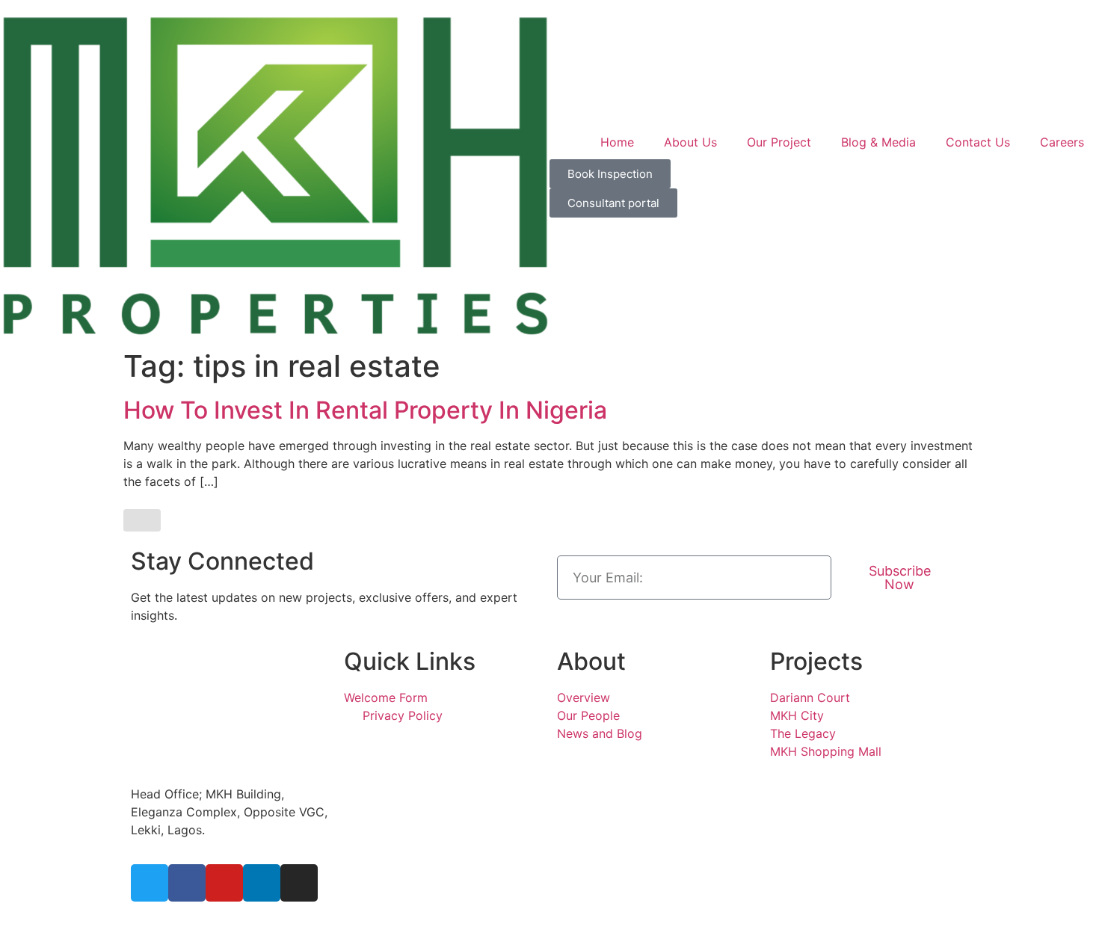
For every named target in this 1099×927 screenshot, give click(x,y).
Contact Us (978, 142)
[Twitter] (149, 883)
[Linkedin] (261, 883)
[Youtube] (224, 883)
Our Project (779, 142)
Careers (1062, 142)
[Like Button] (142, 520)
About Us (690, 142)
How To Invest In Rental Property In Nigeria (365, 410)
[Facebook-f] (187, 883)
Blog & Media (878, 142)
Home (617, 142)
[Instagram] (299, 883)
